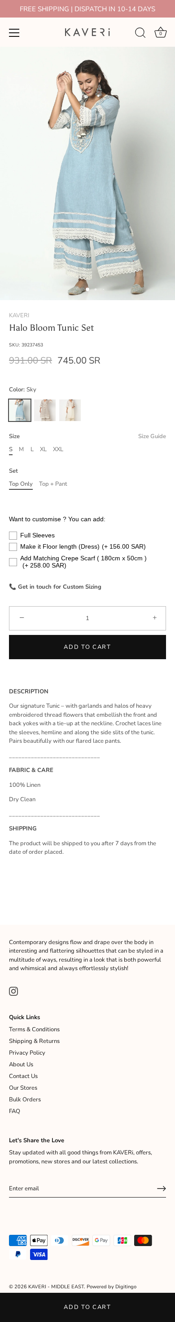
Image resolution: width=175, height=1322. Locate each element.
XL (43, 449)
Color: (22, 390)
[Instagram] (13, 991)
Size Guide (152, 436)
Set (13, 471)
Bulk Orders (25, 1100)
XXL (58, 449)
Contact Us (23, 1076)
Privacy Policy (27, 1053)
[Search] (140, 34)
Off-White (70, 410)
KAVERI (19, 315)
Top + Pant (53, 484)
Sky (20, 410)
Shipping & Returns (34, 1041)
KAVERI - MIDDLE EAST (56, 1286)
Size (87, 436)
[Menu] (14, 33)
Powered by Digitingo (111, 1286)
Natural (45, 410)
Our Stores (23, 1088)
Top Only (21, 484)
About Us (21, 1064)
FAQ (14, 1111)
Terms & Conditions (34, 1029)
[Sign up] (161, 1188)
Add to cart (87, 1307)
